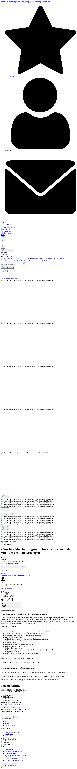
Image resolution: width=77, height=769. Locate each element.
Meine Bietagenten (58, 258)
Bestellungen (39, 258)
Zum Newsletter (6, 574)
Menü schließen (9, 251)
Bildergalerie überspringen (9, 278)
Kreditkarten (48, 258)
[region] (38, 410)
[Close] (1, 767)
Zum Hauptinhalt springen (9, 2)
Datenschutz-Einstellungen (13, 751)
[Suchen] (3, 240)
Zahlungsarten (30, 258)
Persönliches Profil (13, 258)
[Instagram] (9, 734)
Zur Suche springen (24, 2)
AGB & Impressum (11, 753)
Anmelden (4, 254)
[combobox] (10, 264)
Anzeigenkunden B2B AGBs (14, 760)
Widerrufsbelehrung (11, 757)
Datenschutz (9, 750)
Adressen (22, 258)
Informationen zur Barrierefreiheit (15, 755)
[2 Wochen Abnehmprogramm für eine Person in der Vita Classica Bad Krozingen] (27, 280)
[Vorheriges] (3, 496)
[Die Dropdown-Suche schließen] (24, 263)
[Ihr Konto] (3, 247)
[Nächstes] (7, 496)
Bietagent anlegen (6, 588)
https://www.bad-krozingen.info (11, 704)
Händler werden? (10, 725)
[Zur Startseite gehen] (8, 227)
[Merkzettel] (2, 244)
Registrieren (8, 256)
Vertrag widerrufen (11, 759)
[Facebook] (9, 735)
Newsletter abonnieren (12, 732)
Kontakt (7, 723)
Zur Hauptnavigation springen (40, 2)
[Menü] (3, 237)
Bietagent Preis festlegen (14, 584)
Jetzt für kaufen (15, 576)
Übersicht (4, 258)
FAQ (6, 721)
